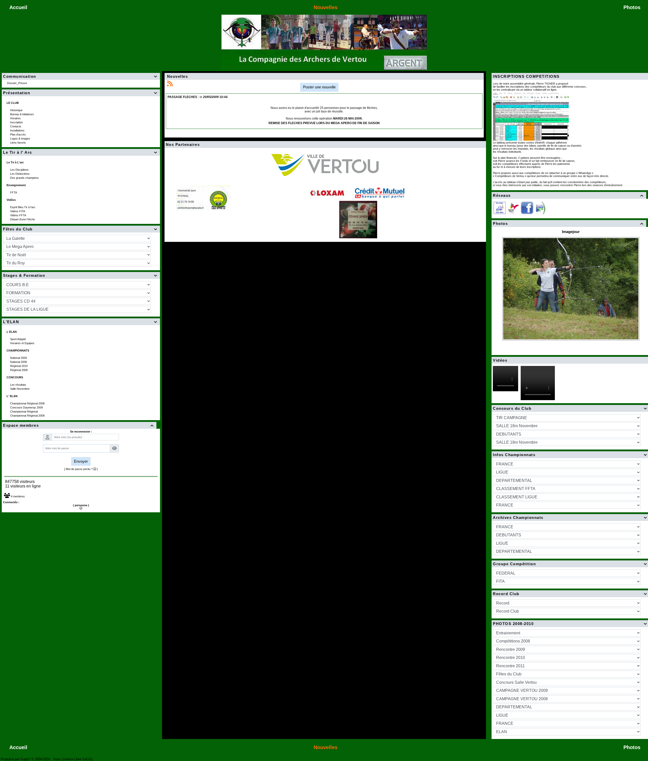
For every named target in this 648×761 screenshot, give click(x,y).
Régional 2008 (19, 370)
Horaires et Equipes (22, 343)
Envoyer (81, 461)
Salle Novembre (20, 388)
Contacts (16, 126)
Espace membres (78, 425)
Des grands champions (24, 177)
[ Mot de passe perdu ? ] (81, 469)
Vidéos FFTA (18, 215)
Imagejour (571, 231)
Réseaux (568, 195)
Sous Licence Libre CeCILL (73, 759)
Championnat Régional (24, 411)
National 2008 (19, 361)
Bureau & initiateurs (22, 114)
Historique (16, 110)
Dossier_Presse (17, 83)
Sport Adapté (18, 339)
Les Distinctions (20, 173)
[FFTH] (513, 207)
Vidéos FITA (18, 211)
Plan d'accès (18, 134)
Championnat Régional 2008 (27, 403)
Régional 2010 (19, 365)
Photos (568, 223)
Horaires (16, 118)
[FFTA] (499, 207)
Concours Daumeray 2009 (27, 407)
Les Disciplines (19, 169)
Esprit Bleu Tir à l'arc (23, 207)
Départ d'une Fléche (23, 219)
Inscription (17, 122)
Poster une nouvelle (319, 87)
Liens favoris (18, 142)
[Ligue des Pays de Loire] (540, 207)
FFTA (14, 192)
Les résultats (18, 384)
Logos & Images (20, 138)
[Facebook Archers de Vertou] (527, 207)
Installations (17, 130)
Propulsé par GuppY (16, 759)
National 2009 (19, 357)
